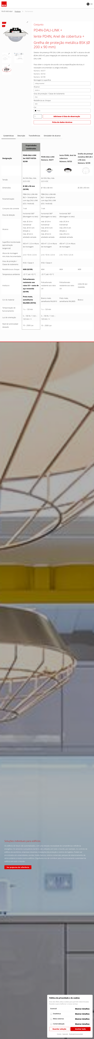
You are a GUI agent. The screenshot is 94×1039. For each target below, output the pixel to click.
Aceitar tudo (80, 1029)
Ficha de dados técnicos (62, 122)
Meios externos (58, 1019)
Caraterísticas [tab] (8, 136)
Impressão (65, 1034)
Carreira (59, 1034)
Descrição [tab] (21, 136)
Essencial (53, 1009)
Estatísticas (57, 1014)
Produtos (18, 11)
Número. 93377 (39, 71)
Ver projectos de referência (18, 867)
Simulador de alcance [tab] (52, 136)
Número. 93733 (39, 74)
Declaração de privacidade (76, 1034)
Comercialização (58, 1024)
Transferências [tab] (34, 136)
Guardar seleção (59, 1029)
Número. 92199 (39, 77)
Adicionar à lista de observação (67, 116)
